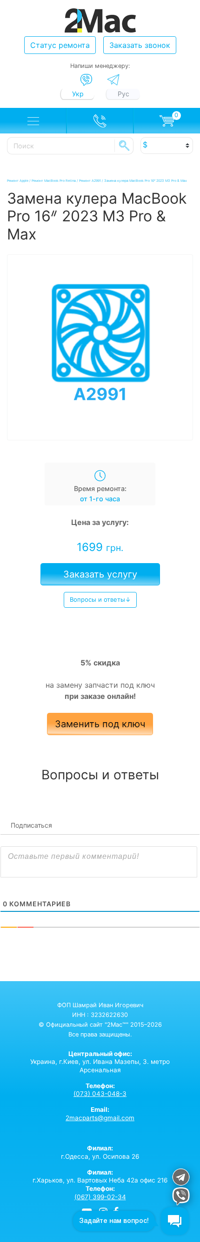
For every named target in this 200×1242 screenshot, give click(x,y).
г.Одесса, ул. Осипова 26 (100, 1152)
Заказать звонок (139, 45)
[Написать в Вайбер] (86, 80)
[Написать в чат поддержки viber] (181, 1197)
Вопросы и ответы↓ (100, 599)
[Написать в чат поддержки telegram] (181, 1178)
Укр (78, 94)
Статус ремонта (60, 45)
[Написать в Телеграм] (113, 80)
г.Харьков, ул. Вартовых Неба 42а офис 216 (100, 1176)
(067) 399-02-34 (100, 1197)
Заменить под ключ (100, 724)
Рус (123, 94)
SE (124, 145)
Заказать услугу (100, 574)
